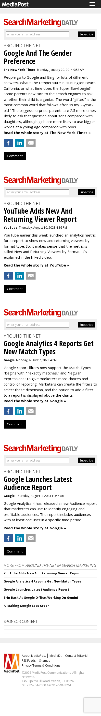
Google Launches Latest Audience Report (36, 589)
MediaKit (56, 656)
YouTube (10, 227)
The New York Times (20, 70)
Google (9, 360)
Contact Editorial (76, 656)
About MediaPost (34, 656)
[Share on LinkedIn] (19, 143)
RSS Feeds (29, 660)
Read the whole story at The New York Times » (47, 132)
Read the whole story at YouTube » (36, 265)
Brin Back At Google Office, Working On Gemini (41, 598)
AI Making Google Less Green (27, 606)
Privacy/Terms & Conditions (41, 665)
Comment (15, 156)
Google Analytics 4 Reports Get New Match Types (43, 581)
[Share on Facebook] (8, 143)
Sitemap (44, 660)
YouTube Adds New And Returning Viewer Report (42, 573)
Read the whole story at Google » (35, 400)
